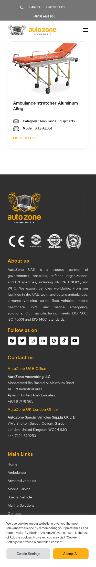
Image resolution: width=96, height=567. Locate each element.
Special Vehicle (20, 497)
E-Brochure (56, 7)
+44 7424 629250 (22, 436)
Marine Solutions (21, 505)
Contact (14, 514)
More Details (24, 138)
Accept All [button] (70, 554)
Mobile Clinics (19, 489)
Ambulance (17, 472)
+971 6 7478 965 (44, 16)
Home (12, 464)
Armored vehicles (22, 481)
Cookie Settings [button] (28, 554)
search (34, 7)
